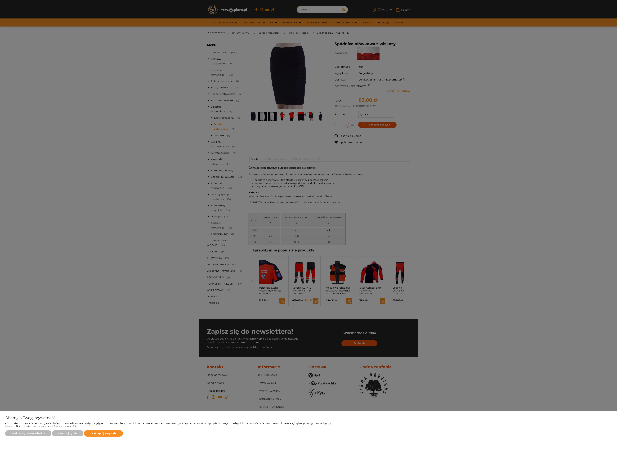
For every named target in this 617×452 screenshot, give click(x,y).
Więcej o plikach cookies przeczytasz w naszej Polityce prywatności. (40, 426)
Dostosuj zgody (67, 433)
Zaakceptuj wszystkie (103, 433)
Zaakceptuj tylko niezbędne (28, 433)
